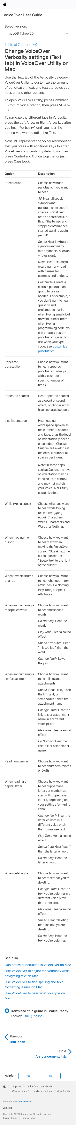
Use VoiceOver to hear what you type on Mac (35, 995)
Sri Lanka (7, 1107)
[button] (21, 44)
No (50, 1075)
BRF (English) (33, 1016)
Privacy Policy (10, 1118)
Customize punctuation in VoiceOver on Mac (38, 965)
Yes (28, 1075)
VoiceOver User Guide (23, 15)
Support (16, 1086)
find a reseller (24, 1101)
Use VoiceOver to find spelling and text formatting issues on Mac (34, 984)
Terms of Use (28, 1118)
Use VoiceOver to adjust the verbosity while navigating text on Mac (37, 973)
